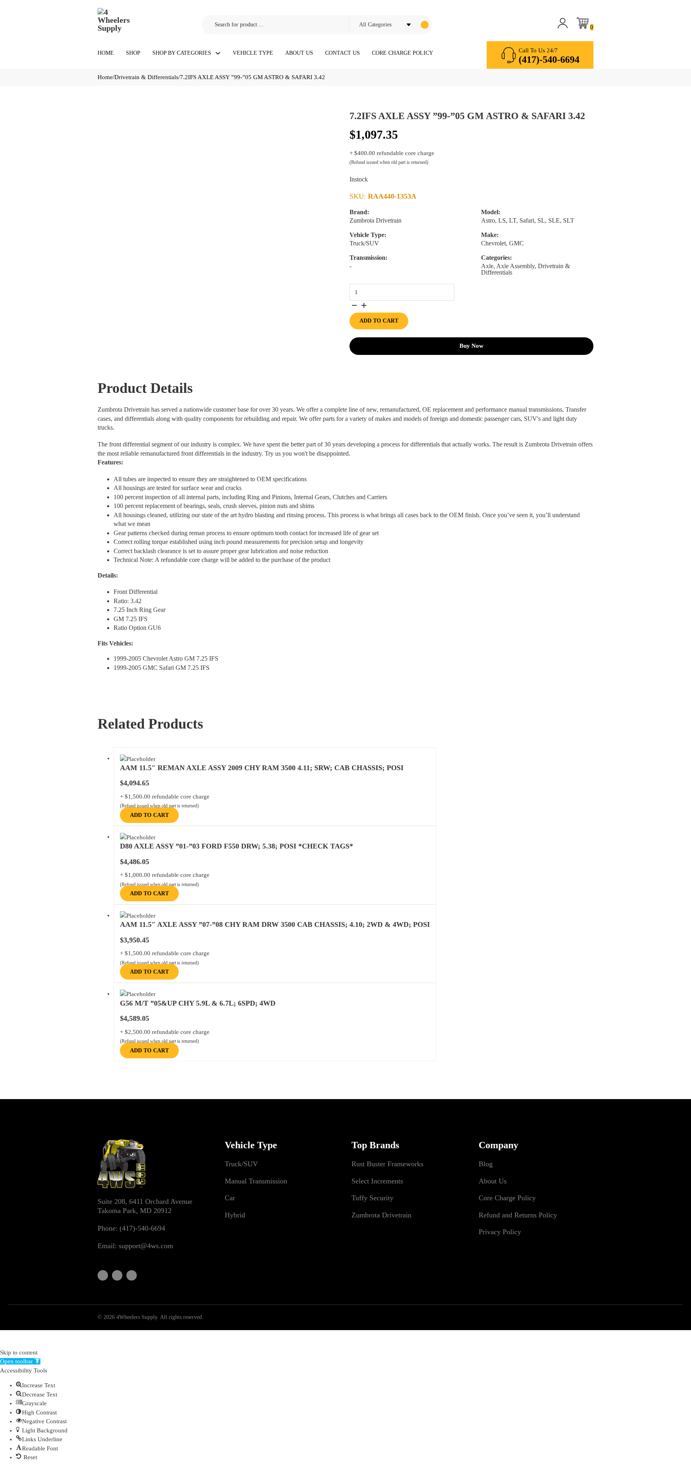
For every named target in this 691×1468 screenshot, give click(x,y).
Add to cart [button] (149, 815)
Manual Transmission (256, 1181)
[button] (20, 1361)
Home (106, 53)
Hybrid (235, 1215)
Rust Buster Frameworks (387, 1164)
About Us (299, 53)
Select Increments (377, 1181)
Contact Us (342, 53)
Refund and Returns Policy (518, 1215)
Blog (486, 1164)
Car (230, 1198)
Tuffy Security (372, 1198)
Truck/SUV (241, 1164)
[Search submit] (425, 25)
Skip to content (19, 1352)
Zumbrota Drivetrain (381, 1215)
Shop (133, 53)
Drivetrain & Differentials (146, 77)
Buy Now (471, 346)
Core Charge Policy (402, 53)
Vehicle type (253, 53)
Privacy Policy (500, 1232)
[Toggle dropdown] (218, 53)
